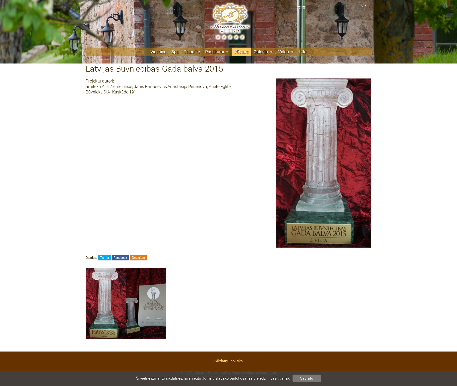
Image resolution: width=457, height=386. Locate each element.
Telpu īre (192, 51)
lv (361, 6)
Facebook (120, 257)
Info (303, 51)
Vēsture (241, 51)
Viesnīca (158, 51)
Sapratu (306, 378)
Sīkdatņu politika (228, 361)
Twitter (104, 257)
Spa (175, 51)
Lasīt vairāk (280, 378)
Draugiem (138, 257)
